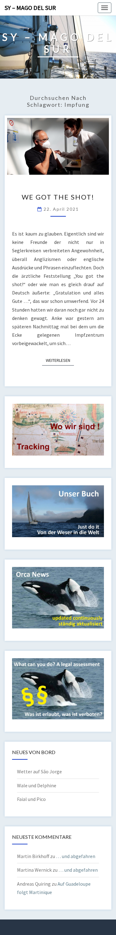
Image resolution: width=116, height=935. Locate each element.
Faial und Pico (31, 799)
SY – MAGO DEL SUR (30, 7)
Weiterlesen (60, 360)
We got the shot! (58, 197)
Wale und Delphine (36, 785)
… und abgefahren (75, 856)
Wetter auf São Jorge (39, 771)
